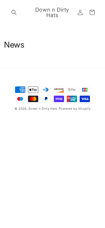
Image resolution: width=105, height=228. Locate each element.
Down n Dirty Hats (43, 108)
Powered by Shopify (75, 108)
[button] (14, 12)
